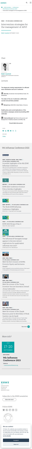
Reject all (16, 444)
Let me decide (7, 435)
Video (2, 21)
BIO (10, 63)
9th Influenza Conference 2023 (10, 8)
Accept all (16, 440)
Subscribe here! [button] (9, 399)
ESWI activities (7, 7)
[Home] (4, 3)
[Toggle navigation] (30, 2)
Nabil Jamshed (5, 33)
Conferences (15, 7)
